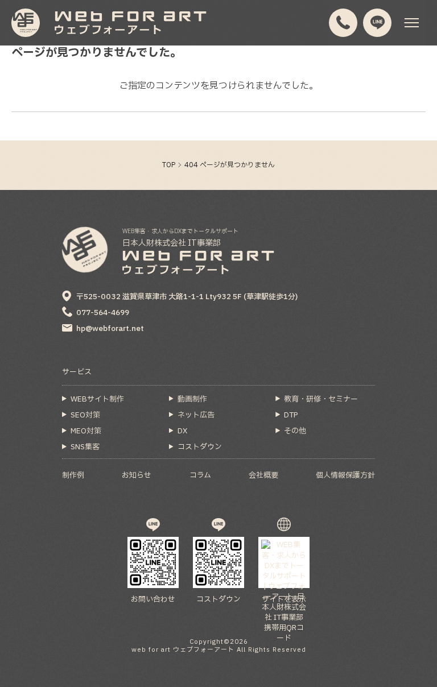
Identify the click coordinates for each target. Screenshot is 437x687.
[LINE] (377, 23)
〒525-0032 (187, 297)
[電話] (343, 23)
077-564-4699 (102, 313)
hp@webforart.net (110, 329)
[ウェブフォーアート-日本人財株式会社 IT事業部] (25, 23)
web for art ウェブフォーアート (182, 650)
